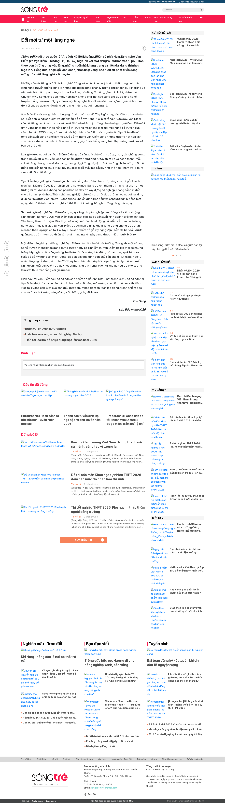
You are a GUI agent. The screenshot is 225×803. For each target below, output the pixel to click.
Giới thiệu (43, 19)
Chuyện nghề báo (81, 19)
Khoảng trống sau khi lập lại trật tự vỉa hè (109, 741)
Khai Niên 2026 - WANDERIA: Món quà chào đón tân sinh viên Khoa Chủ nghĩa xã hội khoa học (186, 61)
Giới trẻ (65, 19)
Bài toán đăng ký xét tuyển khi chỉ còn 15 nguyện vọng (173, 663)
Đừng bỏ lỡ (29, 434)
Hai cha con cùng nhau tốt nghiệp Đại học (54, 334)
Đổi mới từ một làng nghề (45, 30)
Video (148, 17)
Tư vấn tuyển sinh (185, 19)
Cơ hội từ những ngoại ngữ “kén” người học (185, 297)
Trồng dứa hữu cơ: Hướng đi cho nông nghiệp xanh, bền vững (109, 663)
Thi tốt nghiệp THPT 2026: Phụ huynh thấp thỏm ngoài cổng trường (108, 509)
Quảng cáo (50, 801)
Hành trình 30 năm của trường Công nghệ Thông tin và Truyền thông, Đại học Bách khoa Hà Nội (189, 527)
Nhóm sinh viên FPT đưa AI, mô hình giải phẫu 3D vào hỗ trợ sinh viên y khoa (186, 364)
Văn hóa (98, 19)
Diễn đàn (135, 19)
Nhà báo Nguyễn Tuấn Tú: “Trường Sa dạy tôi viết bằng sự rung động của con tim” (121, 677)
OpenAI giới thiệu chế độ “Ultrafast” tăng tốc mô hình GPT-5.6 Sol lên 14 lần (49, 722)
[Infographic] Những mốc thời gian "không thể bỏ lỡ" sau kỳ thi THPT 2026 (185, 704)
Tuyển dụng (37, 801)
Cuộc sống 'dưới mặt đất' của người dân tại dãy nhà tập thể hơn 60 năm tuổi (185, 122)
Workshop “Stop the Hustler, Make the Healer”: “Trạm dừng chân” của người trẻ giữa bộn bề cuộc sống (123, 705)
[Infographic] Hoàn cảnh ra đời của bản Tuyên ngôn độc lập (40, 419)
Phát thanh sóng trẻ (163, 19)
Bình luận (28, 353)
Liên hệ (25, 801)
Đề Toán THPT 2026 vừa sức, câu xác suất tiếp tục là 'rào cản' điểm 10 (176, 724)
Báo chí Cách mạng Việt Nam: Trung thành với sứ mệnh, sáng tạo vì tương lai (106, 444)
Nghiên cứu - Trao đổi (116, 19)
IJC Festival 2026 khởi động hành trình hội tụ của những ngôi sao (186, 316)
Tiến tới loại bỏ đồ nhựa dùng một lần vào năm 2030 (61, 340)
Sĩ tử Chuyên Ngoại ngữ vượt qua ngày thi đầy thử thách (175, 734)
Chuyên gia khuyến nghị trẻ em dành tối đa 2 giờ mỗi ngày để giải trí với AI (60, 673)
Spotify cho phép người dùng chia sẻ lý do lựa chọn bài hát (59, 695)
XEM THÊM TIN (83, 540)
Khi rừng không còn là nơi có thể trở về (48, 659)
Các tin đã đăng (35, 385)
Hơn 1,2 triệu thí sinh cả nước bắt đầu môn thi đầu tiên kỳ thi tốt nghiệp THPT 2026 (187, 471)
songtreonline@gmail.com (163, 1)
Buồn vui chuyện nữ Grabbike (45, 328)
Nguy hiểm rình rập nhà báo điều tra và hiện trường (185, 551)
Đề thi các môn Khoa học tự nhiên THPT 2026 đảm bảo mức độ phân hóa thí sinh (106, 477)
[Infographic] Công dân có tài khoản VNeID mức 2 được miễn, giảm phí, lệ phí (124, 419)
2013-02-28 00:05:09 (30, 49)
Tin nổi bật (30, 19)
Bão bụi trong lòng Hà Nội (100, 746)
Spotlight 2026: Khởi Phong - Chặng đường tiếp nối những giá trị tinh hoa (186, 96)
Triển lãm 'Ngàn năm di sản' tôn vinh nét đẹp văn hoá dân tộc (186, 148)
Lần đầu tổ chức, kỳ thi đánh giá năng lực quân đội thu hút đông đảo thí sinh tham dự (185, 677)
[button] (173, 255)
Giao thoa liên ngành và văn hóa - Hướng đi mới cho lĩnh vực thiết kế (186, 610)
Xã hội (55, 19)
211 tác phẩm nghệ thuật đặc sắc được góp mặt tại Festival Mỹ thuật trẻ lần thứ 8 (186, 338)
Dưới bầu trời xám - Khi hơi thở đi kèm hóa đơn (113, 736)
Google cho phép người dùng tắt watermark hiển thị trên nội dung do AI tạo (48, 712)
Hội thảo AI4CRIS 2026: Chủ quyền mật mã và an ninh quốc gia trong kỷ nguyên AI (49, 717)
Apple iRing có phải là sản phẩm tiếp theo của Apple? (185, 591)
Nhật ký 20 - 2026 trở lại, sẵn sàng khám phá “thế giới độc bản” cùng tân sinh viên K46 (189, 274)
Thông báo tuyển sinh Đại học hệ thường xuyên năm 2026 (82, 419)
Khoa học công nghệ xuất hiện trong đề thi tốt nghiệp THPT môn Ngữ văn (175, 729)
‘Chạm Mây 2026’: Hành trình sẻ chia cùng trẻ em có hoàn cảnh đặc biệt (190, 42)
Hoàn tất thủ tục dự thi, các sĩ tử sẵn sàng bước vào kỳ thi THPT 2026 (187, 497)
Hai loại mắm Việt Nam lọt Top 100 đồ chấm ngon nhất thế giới (187, 569)
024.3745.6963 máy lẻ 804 (192, 1)
